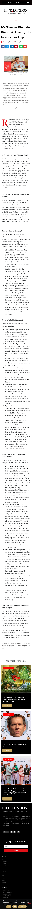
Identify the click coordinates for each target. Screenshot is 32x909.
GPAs (17, 139)
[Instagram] (14, 2)
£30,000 (17, 437)
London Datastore (13, 278)
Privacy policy (22, 906)
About (4, 872)
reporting (19, 495)
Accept (9, 906)
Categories (5, 856)
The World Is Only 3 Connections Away (14, 745)
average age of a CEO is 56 (14, 427)
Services (4, 887)
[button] (28, 2)
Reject (14, 906)
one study (13, 408)
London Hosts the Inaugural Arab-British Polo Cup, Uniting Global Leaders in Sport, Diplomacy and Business (14, 792)
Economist (25, 353)
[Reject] (29, 903)
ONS (13, 262)
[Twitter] (16, 2)
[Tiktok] (19, 2)
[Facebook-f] (8, 2)
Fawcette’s (26, 468)
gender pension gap (21, 434)
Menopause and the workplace (15, 449)
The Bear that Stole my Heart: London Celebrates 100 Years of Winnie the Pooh (13, 699)
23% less (19, 305)
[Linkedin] (11, 2)
